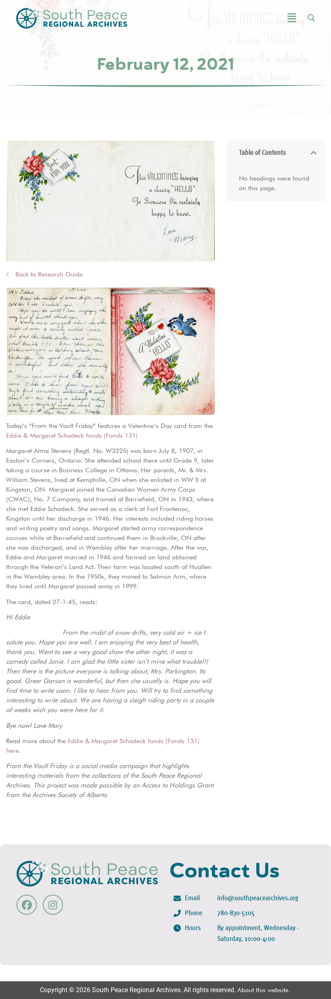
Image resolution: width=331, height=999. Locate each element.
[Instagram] (53, 905)
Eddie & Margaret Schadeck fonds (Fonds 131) (72, 435)
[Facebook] (27, 905)
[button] (269, 18)
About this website (262, 990)
